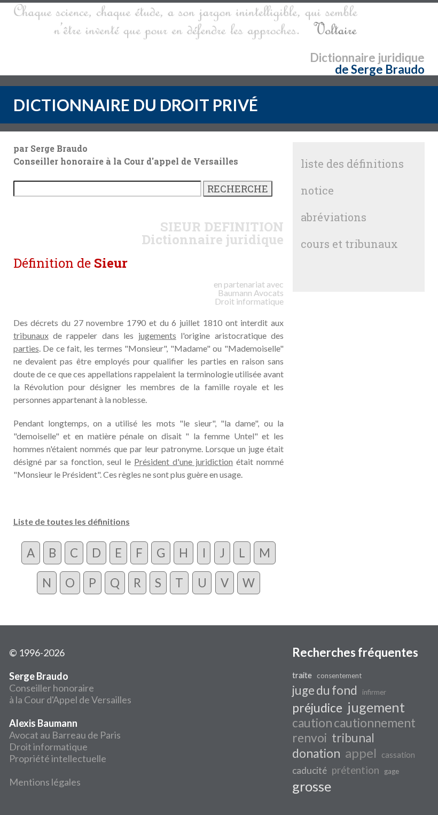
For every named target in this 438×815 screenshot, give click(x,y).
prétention (355, 770)
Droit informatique (48, 746)
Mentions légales (45, 782)
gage (391, 771)
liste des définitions (352, 163)
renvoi (309, 738)
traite (302, 675)
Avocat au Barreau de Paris (65, 735)
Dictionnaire (343, 57)
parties (26, 348)
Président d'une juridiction (183, 461)
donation (316, 753)
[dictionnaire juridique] (185, 22)
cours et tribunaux (349, 244)
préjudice (317, 708)
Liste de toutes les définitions (71, 521)
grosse (311, 786)
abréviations (333, 217)
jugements (157, 335)
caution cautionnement (354, 723)
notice (317, 190)
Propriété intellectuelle (57, 758)
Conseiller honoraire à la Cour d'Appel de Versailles (70, 687)
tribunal (353, 738)
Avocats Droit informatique (249, 297)
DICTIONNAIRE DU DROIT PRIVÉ (135, 104)
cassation (398, 754)
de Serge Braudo (380, 69)
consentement (339, 675)
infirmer (374, 692)
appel (361, 752)
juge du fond (324, 690)
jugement (376, 707)
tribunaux (31, 335)
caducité (309, 770)
